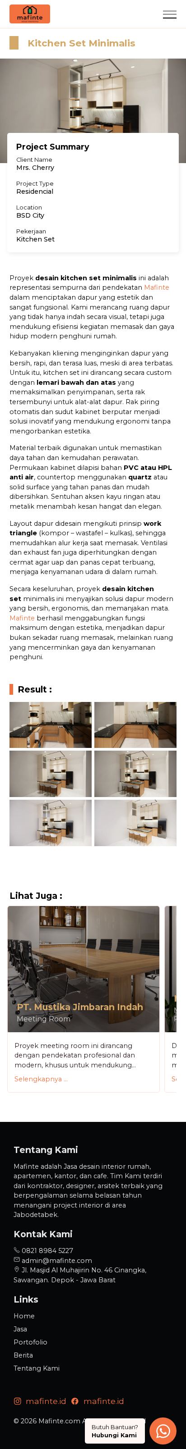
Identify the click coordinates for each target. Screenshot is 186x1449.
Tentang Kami (37, 1368)
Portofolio (30, 1342)
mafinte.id (43, 1401)
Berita (23, 1355)
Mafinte (156, 287)
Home (24, 1316)
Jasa (20, 1329)
